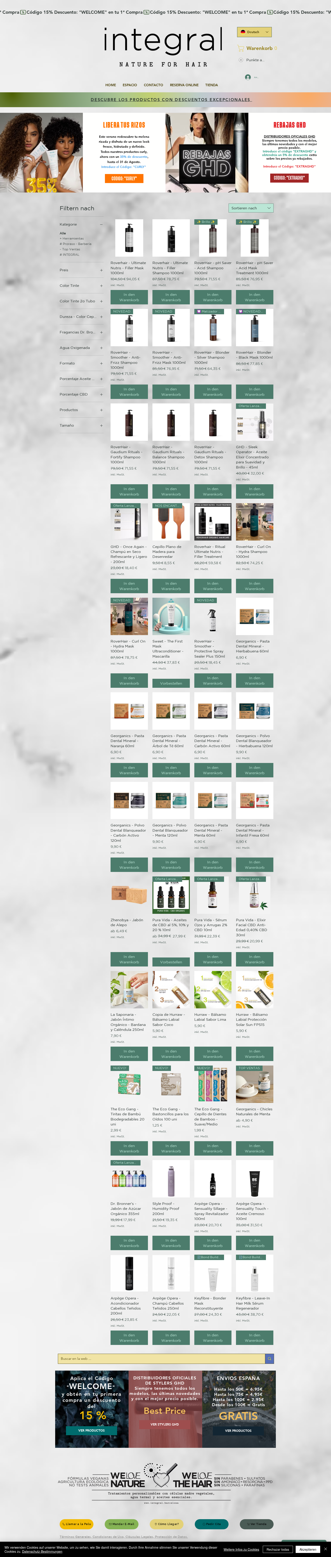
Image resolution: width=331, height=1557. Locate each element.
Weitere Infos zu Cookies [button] (241, 1549)
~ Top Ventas (70, 249)
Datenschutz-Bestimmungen (42, 1551)
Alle (63, 233)
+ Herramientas (72, 238)
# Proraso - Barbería (75, 244)
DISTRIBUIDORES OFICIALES (286, 136)
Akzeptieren (307, 1549)
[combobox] (251, 208)
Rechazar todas (278, 1549)
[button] (253, 48)
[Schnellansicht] (129, 238)
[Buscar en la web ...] (269, 1359)
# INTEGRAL (69, 254)
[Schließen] (325, 1549)
